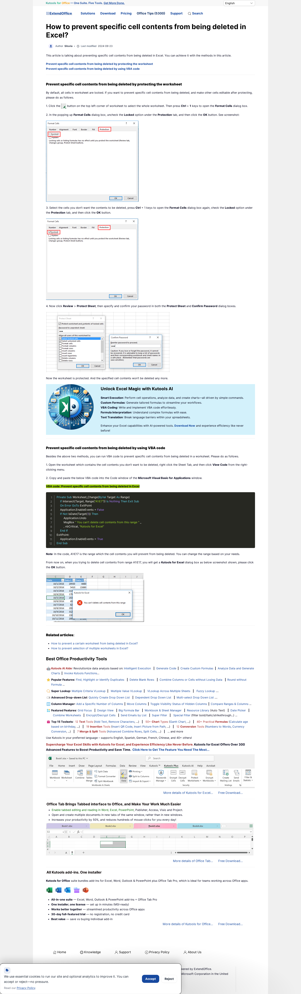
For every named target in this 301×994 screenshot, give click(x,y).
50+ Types (156, 721)
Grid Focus (85, 710)
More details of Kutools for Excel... (188, 793)
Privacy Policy (159, 952)
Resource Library (198, 710)
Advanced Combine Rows (125, 731)
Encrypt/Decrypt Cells (100, 715)
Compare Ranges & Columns (229, 704)
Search (197, 13)
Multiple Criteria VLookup (89, 691)
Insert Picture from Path (149, 726)
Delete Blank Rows (142, 679)
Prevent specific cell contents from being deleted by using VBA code (93, 68)
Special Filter (181, 715)
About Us (194, 952)
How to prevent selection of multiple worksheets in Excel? (89, 648)
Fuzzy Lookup (205, 691)
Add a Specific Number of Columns (99, 704)
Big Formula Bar (129, 710)
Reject (169, 979)
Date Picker (238, 710)
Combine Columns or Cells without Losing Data (191, 679)
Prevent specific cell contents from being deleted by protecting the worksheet (99, 64)
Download (107, 13)
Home (61, 952)
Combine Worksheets (67, 715)
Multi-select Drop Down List (195, 697)
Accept (150, 979)
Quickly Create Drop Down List (109, 697)
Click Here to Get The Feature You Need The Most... (170, 749)
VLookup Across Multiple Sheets (168, 691)
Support (176, 13)
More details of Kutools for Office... (188, 924)
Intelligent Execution (137, 668)
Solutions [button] (88, 13)
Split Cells (150, 731)
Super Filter (159, 715)
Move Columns (136, 704)
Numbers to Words (218, 726)
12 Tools (84, 721)
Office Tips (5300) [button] (151, 13)
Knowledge (92, 952)
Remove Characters (121, 721)
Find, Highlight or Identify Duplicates (100, 679)
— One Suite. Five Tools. (85, 3)
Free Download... (230, 793)
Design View (105, 710)
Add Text (101, 721)
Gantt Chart (178, 721)
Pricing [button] (126, 13)
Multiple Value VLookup (126, 691)
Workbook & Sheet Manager (163, 710)
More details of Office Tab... (193, 861)
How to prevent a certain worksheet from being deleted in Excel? (94, 643)
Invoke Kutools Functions (80, 673)
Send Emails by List (133, 715)
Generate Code (166, 668)
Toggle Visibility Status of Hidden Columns (178, 704)
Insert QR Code (122, 726)
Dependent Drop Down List (153, 697)
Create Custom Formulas (196, 668)
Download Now (184, 425)
